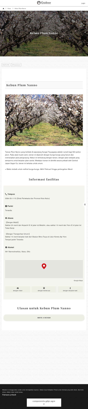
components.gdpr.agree (44, 402)
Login (83, 3)
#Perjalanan (16, 65)
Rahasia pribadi (9, 394)
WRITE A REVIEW (44, 318)
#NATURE (6, 65)
